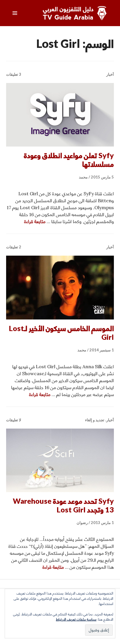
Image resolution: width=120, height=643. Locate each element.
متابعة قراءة (34, 221)
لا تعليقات (13, 420)
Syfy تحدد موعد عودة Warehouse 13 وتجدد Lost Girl (63, 505)
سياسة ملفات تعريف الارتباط (76, 619)
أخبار (110, 74)
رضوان (82, 522)
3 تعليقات (13, 74)
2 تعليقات (13, 247)
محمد (83, 177)
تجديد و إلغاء (94, 420)
